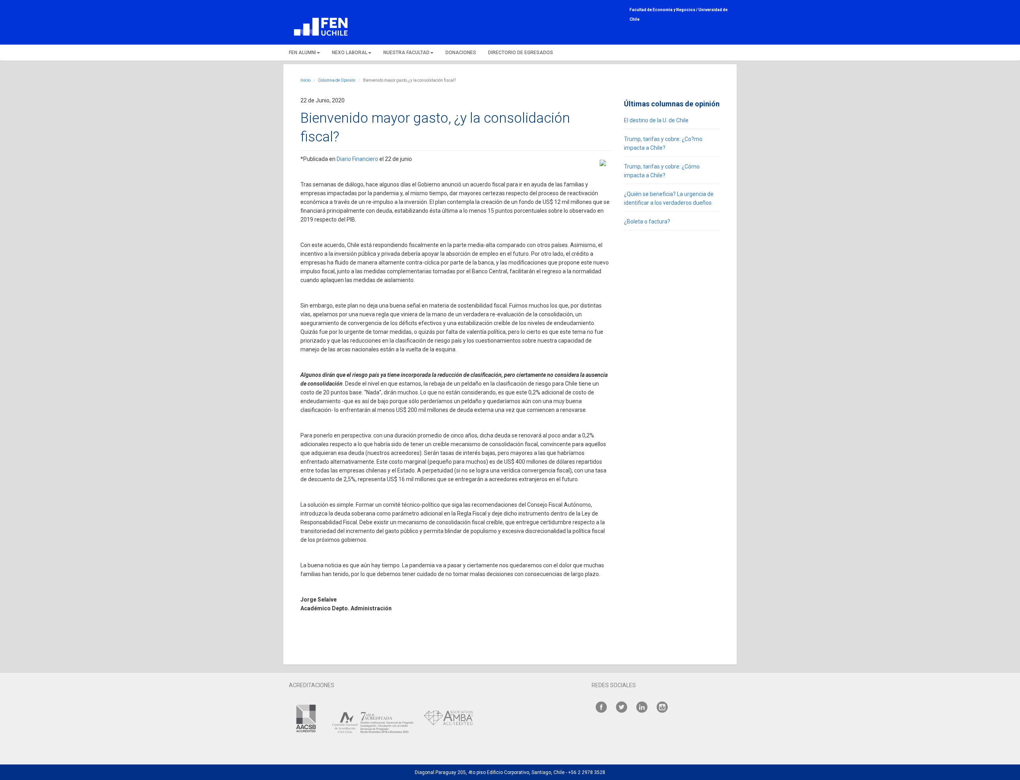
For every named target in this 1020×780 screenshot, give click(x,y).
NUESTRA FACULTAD (406, 52)
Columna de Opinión (336, 80)
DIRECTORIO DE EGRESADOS (520, 52)
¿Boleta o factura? (647, 221)
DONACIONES (460, 52)
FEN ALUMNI (302, 52)
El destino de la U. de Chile (656, 120)
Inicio (305, 80)
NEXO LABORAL (349, 52)
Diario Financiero (357, 159)
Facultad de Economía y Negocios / (664, 10)
